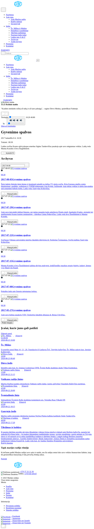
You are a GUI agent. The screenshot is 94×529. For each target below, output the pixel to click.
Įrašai (8, 26)
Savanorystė (15, 24)
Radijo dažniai (16, 22)
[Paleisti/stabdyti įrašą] (5, 114)
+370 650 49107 (30, 474)
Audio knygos (16, 42)
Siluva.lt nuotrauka (8, 126)
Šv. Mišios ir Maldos (19, 28)
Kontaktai (9, 46)
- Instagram (15, 518)
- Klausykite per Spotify (20, 521)
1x (4, 123)
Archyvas (14, 39)
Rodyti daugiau (7, 323)
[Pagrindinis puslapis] (18, 6)
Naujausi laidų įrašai (18, 35)
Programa (9, 44)
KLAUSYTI (10, 153)
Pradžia (9, 486)
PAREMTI (5, 50)
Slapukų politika (12, 510)
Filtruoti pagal (6, 333)
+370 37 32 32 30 (27, 471)
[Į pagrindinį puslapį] (18, 60)
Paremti (4, 459)
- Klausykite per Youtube (21, 523)
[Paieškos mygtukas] (3, 53)
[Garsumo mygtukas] (16, 121)
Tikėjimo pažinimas (18, 33)
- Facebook (15, 516)
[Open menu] (3, 10)
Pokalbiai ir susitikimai (19, 31)
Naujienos (10, 15)
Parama (9, 495)
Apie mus (10, 17)
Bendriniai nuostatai (13, 508)
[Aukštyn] (3, 526)
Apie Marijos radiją (18, 19)
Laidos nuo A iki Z (18, 37)
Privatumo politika (13, 506)
